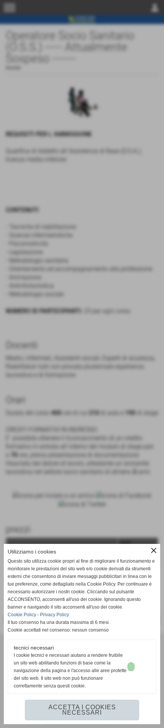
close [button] (153, 550)
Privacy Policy (54, 614)
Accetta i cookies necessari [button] (82, 710)
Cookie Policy (22, 614)
